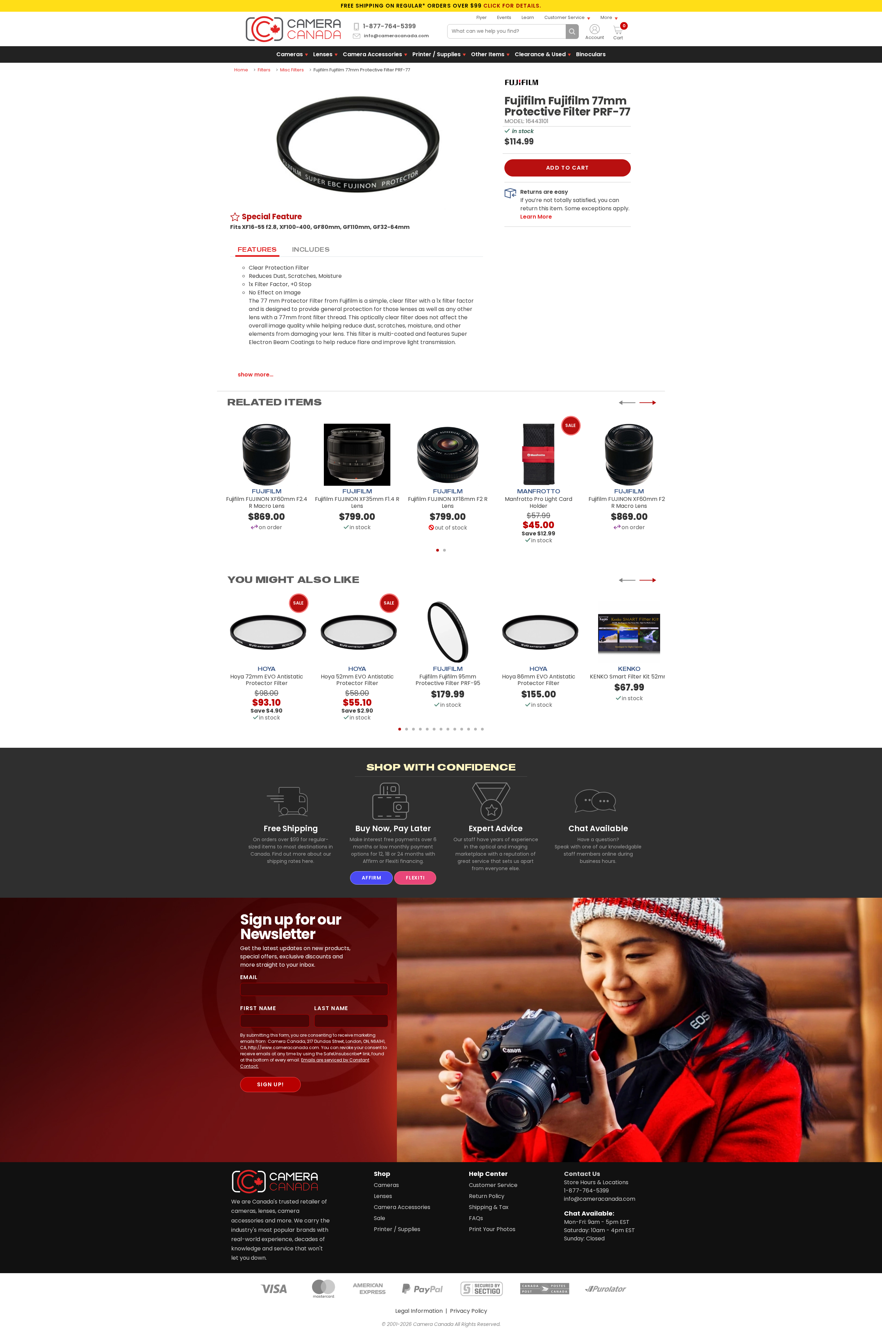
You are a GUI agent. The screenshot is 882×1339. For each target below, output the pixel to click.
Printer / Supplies (436, 54)
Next (647, 403)
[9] (454, 729)
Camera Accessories (372, 54)
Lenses (322, 54)
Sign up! (270, 1084)
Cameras (289, 54)
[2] (444, 550)
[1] (437, 550)
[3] (413, 729)
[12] (475, 729)
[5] (427, 729)
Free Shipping (291, 828)
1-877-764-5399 (389, 26)
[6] (434, 729)
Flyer (481, 17)
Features (257, 249)
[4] (420, 729)
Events (504, 17)
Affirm (371, 877)
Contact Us (582, 1173)
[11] (468, 729)
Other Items (487, 54)
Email (249, 977)
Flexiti (415, 877)
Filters (264, 70)
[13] (482, 729)
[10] (461, 729)
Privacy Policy (468, 1311)
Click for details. (512, 5)
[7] (441, 729)
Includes (311, 249)
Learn (528, 17)
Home (241, 70)
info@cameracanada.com (396, 36)
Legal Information (419, 1311)
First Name (258, 1008)
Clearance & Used (540, 54)
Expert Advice (496, 828)
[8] (448, 729)
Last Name (331, 1008)
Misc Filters (292, 70)
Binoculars (591, 54)
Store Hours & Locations (596, 1182)
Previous (627, 403)
